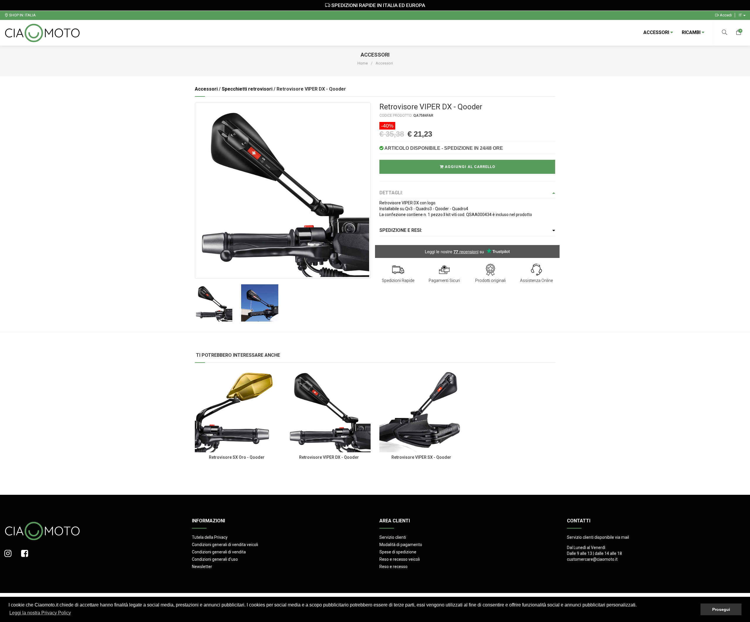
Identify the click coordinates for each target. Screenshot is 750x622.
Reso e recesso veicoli (399, 559)
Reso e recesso (393, 566)
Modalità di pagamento (400, 544)
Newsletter (202, 566)
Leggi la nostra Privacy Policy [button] (40, 612)
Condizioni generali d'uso (215, 559)
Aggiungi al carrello (469, 166)
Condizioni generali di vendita (219, 552)
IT (741, 15)
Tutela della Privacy (210, 537)
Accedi (725, 15)
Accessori (656, 32)
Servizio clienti (392, 537)
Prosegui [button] (721, 609)
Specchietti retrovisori (247, 89)
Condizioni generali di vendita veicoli (225, 544)
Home (362, 63)
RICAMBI (692, 32)
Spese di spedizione (397, 552)
